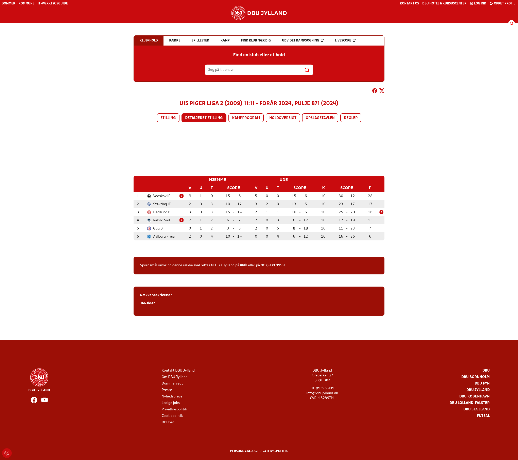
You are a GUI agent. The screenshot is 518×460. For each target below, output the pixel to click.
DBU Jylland (478, 390)
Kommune (26, 3)
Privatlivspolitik (174, 409)
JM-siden (148, 303)
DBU (486, 370)
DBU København (474, 396)
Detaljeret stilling (204, 118)
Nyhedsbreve (172, 396)
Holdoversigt (282, 118)
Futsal (483, 416)
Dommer (8, 3)
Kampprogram (246, 118)
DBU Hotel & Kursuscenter (444, 3)
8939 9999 (275, 265)
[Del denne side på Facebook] (374, 91)
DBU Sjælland (476, 409)
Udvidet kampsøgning (300, 40)
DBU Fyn (482, 383)
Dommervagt (172, 383)
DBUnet (168, 422)
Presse (167, 390)
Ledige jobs (171, 403)
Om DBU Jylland (175, 377)
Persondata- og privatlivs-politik (259, 451)
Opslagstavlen (320, 118)
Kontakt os (409, 3)
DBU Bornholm (475, 377)
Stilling (168, 118)
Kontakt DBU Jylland (178, 370)
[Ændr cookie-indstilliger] (7, 453)
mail (243, 265)
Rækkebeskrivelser (156, 295)
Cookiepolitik (172, 416)
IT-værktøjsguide (53, 3)
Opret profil (504, 3)
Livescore (343, 40)
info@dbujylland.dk (322, 393)
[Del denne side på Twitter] (381, 91)
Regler (351, 118)
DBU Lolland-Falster (470, 403)
